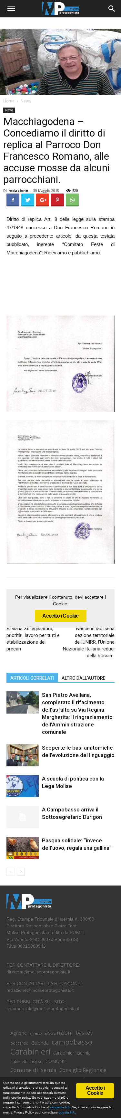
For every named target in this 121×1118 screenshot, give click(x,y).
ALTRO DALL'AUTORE (84, 678)
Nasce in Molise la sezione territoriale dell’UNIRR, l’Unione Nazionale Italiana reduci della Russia (89, 642)
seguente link (60, 1107)
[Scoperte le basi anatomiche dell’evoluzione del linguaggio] (22, 755)
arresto (36, 1033)
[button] (112, 8)
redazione (18, 190)
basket (84, 1032)
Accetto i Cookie (60, 616)
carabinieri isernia (72, 1052)
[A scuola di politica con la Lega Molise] (22, 786)
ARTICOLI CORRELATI (32, 678)
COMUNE (55, 1061)
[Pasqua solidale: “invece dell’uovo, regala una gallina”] (22, 848)
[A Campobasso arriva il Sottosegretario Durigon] (22, 817)
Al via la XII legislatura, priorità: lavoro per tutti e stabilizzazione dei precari (33, 639)
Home (9, 101)
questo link (66, 1112)
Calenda (40, 1042)
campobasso (72, 1041)
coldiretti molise (26, 1061)
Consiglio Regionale (82, 1070)
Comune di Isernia (33, 1069)
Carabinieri (30, 1051)
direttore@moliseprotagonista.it (38, 971)
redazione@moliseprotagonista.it (40, 990)
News (26, 101)
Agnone (18, 1032)
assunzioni (59, 1032)
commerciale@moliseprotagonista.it (42, 1008)
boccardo (19, 1043)
